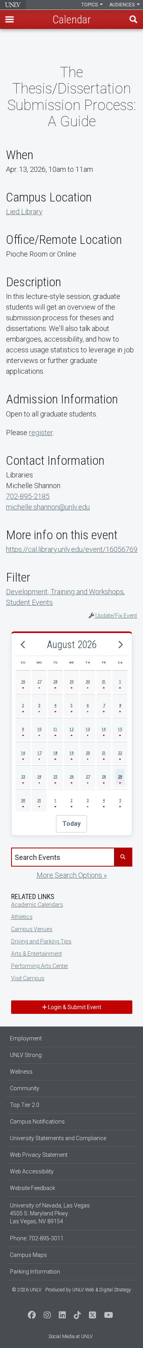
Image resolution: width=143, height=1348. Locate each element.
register (41, 432)
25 (55, 777)
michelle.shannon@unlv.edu (48, 507)
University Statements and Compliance (58, 1138)
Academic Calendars (37, 904)
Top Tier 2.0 (24, 1105)
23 (23, 777)
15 (120, 729)
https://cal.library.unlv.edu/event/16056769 (71, 549)
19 (71, 753)
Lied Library (24, 211)
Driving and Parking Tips (41, 941)
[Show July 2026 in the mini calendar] (23, 645)
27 (39, 682)
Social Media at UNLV (70, 1336)
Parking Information (35, 1271)
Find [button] (133, 19)
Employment (26, 1038)
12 (71, 729)
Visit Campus (27, 978)
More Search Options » (72, 875)
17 (39, 753)
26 (23, 682)
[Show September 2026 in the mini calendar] (120, 645)
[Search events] (122, 857)
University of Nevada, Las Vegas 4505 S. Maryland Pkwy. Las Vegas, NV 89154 (50, 1213)
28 (55, 682)
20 (88, 753)
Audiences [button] (122, 5)
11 (55, 729)
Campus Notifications (37, 1121)
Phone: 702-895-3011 (37, 1238)
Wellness (21, 1072)
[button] (9, 19)
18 (55, 753)
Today (71, 823)
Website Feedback (32, 1188)
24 (39, 777)
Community (24, 1088)
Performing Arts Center (39, 966)
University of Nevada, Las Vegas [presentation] (13, 5)
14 (104, 729)
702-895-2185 (28, 496)
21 (104, 753)
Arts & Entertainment (36, 954)
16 (23, 753)
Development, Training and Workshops (65, 591)
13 (88, 729)
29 (71, 682)
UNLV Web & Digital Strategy (101, 1290)
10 (39, 729)
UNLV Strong (26, 1055)
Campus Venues (31, 929)
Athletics (22, 917)
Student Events (29, 602)
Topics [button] (90, 5)
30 (88, 682)
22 (120, 753)
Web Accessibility (32, 1171)
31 (104, 682)
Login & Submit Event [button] (74, 1007)
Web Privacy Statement (39, 1155)
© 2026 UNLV (26, 1290)
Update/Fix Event (115, 615)
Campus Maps (28, 1255)
